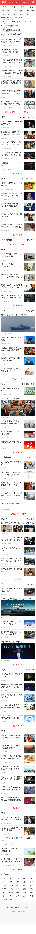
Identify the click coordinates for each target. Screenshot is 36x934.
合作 (19, 907)
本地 (31, 885)
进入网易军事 (17, 379)
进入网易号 (17, 579)
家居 (3, 249)
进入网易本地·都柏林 (17, 514)
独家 (24, 892)
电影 (28, 178)
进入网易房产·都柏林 (17, 244)
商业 (32, 384)
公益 (27, 14)
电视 (23, 178)
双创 (18, 896)
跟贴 (24, 889)
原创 (22, 7)
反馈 (11, 907)
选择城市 (30, 457)
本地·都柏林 (6, 457)
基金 (28, 384)
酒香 (24, 896)
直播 (9, 14)
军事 (3, 14)
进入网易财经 (17, 452)
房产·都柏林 (6, 240)
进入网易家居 (17, 306)
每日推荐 (30, 519)
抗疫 (11, 900)
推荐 (13, 7)
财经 (21, 11)
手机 (18, 885)
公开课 (11, 892)
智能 (32, 669)
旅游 (31, 892)
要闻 (4, 7)
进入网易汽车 (17, 664)
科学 (28, 669)
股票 (23, 384)
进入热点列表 (17, 808)
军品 (28, 311)
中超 (28, 117)
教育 (4, 892)
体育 (15, 11)
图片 (27, 11)
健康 (18, 892)
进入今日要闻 (10, 112)
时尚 (11, 889)
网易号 (4, 519)
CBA (32, 117)
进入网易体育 (17, 173)
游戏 (31, 889)
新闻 (3, 11)
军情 (32, 311)
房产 (15, 14)
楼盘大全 (30, 240)
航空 (31, 896)
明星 (32, 178)
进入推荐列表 (17, 869)
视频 (11, 885)
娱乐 (9, 11)
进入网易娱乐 (17, 235)
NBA (23, 117)
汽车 (33, 11)
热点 (31, 7)
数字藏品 (4, 899)
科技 (21, 14)
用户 (33, 2)
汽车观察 (30, 584)
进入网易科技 (17, 726)
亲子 (4, 896)
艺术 (11, 896)
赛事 (19, 117)
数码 (24, 885)
